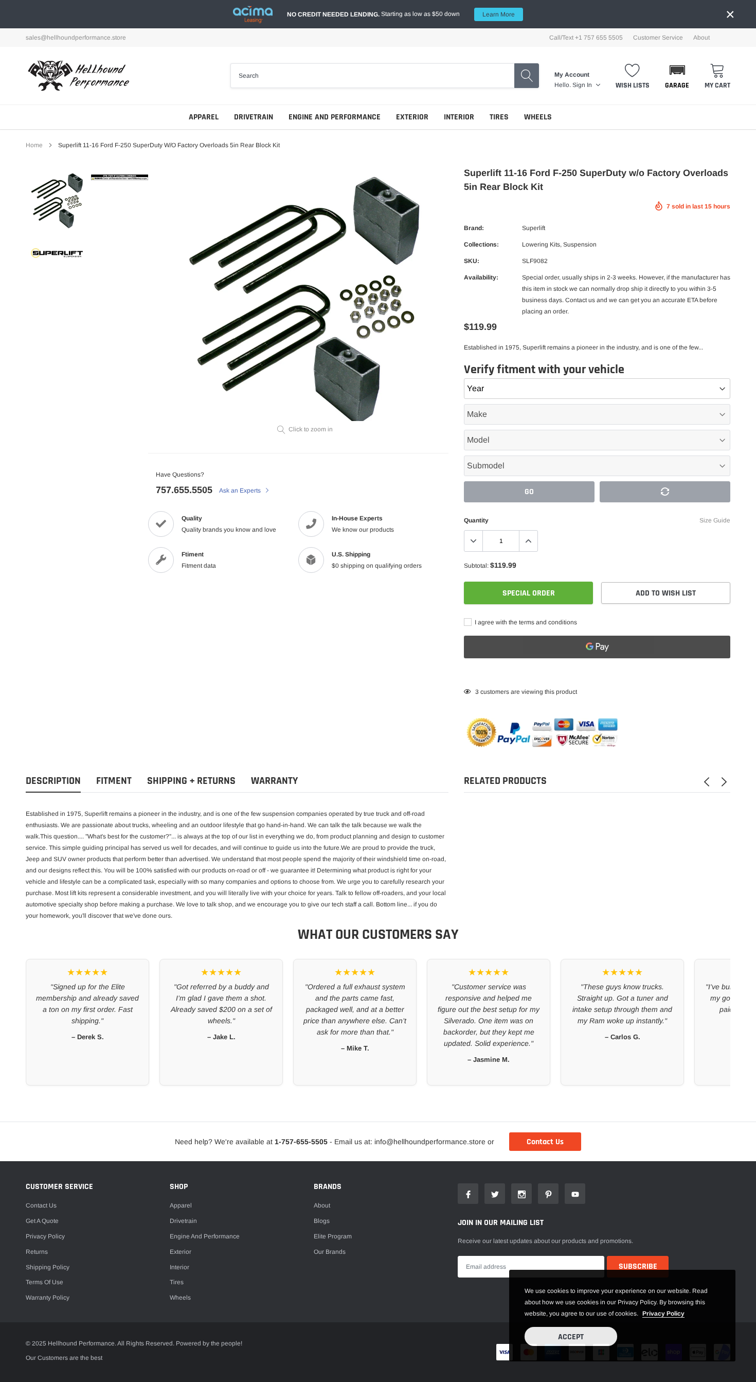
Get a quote (42, 1220)
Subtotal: (476, 565)
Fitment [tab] (114, 781)
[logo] (78, 76)
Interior (459, 117)
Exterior (412, 117)
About (701, 37)
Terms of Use (44, 1282)
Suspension (580, 244)
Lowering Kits (541, 244)
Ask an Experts (240, 490)
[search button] (526, 75)
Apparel (204, 117)
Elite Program (333, 1236)
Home (34, 145)
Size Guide (714, 520)
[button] (677, 75)
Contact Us (545, 1141)
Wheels (538, 117)
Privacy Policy (45, 1236)
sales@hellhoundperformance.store (76, 37)
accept (571, 1337)
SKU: (471, 261)
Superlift (533, 228)
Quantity (476, 520)
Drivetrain (253, 117)
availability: (481, 277)
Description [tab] (53, 781)
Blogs (322, 1220)
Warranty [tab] (274, 781)
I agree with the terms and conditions (525, 622)
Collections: (481, 244)
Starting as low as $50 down (401, 14)
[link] (57, 200)
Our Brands (330, 1251)
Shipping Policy (47, 1267)
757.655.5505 (184, 490)
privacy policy (663, 1313)
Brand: (474, 228)
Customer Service (658, 37)
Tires (499, 117)
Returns (37, 1251)
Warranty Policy (47, 1297)
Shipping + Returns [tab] (191, 781)
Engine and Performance (335, 117)
